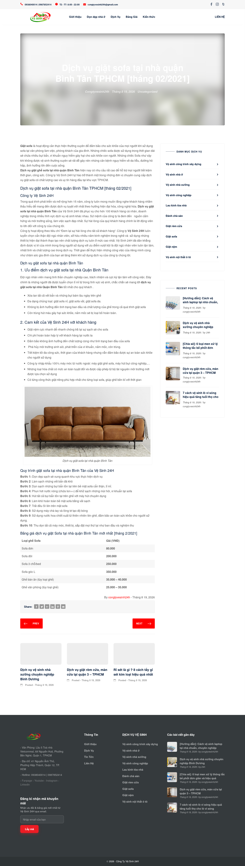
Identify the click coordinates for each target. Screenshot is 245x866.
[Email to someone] (63, 606)
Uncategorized (147, 91)
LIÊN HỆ (220, 17)
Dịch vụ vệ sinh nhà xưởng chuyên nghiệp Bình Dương (198, 327)
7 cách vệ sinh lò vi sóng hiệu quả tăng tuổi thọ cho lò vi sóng (200, 397)
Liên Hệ (89, 763)
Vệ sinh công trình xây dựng (183, 164)
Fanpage (27, 780)
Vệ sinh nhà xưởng (178, 185)
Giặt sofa (171, 236)
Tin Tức (89, 757)
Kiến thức (149, 17)
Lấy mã (29, 829)
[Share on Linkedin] (52, 606)
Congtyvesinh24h (97, 91)
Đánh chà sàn (174, 216)
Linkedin (25, 784)
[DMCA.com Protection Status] (32, 790)
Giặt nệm (171, 247)
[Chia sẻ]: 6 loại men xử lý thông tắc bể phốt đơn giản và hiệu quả (200, 348)
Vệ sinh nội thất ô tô (178, 257)
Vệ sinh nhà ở (174, 174)
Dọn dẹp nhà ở (96, 17)
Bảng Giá (131, 17)
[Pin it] (58, 606)
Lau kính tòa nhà (176, 205)
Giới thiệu (75, 17)
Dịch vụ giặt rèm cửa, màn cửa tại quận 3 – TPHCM (200, 371)
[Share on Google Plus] (47, 606)
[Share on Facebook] (36, 606)
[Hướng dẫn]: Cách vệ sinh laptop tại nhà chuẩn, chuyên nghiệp (200, 302)
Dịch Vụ (115, 17)
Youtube (39, 780)
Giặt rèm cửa (174, 226)
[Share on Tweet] (42, 606)
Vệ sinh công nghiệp (178, 195)
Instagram (52, 780)
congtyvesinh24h (119, 597)
